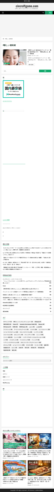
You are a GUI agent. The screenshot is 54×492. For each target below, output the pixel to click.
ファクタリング (25, 340)
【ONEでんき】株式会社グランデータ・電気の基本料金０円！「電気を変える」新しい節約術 (15, 57)
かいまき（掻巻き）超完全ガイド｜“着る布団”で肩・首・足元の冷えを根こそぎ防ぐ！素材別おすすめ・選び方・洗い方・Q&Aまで (39, 480)
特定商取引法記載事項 (8, 305)
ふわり (32, 327)
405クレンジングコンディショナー (23, 321)
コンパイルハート (44, 329)
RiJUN (15, 327)
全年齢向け (10, 447)
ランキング (38, 345)
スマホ (30, 447)
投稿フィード (6, 377)
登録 (4, 371)
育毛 (27, 347)
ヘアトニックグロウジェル (11, 342)
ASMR (5, 447)
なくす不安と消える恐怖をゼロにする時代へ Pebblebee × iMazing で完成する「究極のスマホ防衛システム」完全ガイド (39, 452)
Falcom (15, 324)
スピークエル (8, 334)
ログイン (5, 374)
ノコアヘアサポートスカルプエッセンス (34, 337)
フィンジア (35, 340)
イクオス (33, 329)
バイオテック (13, 340)
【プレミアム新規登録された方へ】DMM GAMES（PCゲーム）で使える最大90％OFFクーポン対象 (23, 445)
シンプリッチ (38, 332)
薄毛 (14, 350)
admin (30, 55)
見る (50, 12)
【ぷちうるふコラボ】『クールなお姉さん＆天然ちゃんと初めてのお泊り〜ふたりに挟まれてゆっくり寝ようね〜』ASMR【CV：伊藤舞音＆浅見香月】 (14, 453)
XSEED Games (23, 327)
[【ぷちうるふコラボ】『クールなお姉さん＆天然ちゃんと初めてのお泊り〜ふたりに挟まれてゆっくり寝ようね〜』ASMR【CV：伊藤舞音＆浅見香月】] (14, 441)
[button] (2, 12)
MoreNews (40, 490)
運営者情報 (5, 311)
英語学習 (7, 350)
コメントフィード (7, 380)
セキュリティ (18, 334)
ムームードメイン (7, 101)
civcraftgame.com (27, 6)
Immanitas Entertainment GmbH (28, 324)
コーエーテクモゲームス (11, 332)
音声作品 (15, 447)
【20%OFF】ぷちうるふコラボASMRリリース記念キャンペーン (16, 443)
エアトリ (6, 474)
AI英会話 (38, 321)
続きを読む (32, 65)
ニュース (17, 337)
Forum (4, 286)
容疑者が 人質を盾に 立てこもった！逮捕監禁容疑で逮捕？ (18, 295)
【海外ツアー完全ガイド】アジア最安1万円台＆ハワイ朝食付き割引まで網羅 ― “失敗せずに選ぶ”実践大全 (14, 479)
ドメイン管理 (8, 337)
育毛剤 (33, 347)
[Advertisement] (27, 25)
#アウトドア (8, 321)
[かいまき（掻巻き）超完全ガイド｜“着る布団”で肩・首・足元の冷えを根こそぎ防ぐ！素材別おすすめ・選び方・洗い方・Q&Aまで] (39, 468)
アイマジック (8, 329)
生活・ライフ (6, 63)
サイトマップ (6, 308)
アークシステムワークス (21, 329)
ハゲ (6, 340)
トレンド (39, 334)
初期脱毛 (7, 347)
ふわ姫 (39, 327)
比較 (21, 347)
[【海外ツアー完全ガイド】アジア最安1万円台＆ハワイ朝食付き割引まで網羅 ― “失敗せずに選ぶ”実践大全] (14, 468)
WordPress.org (6, 383)
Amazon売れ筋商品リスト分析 (10, 302)
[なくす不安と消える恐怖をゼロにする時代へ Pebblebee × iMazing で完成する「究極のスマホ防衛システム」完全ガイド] (39, 441)
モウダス (29, 345)
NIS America (7, 327)
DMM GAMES (7, 324)
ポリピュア (7, 345)
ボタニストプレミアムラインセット (31, 342)
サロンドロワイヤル (26, 332)
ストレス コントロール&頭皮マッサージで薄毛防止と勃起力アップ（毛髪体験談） (23, 292)
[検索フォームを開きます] (43, 12)
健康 (46, 345)
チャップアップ (30, 334)
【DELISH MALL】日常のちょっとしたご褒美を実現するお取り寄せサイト (21, 289)
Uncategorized (32, 474)
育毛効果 (41, 347)
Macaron (41, 324)
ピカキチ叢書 (6, 220)
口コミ (14, 347)
